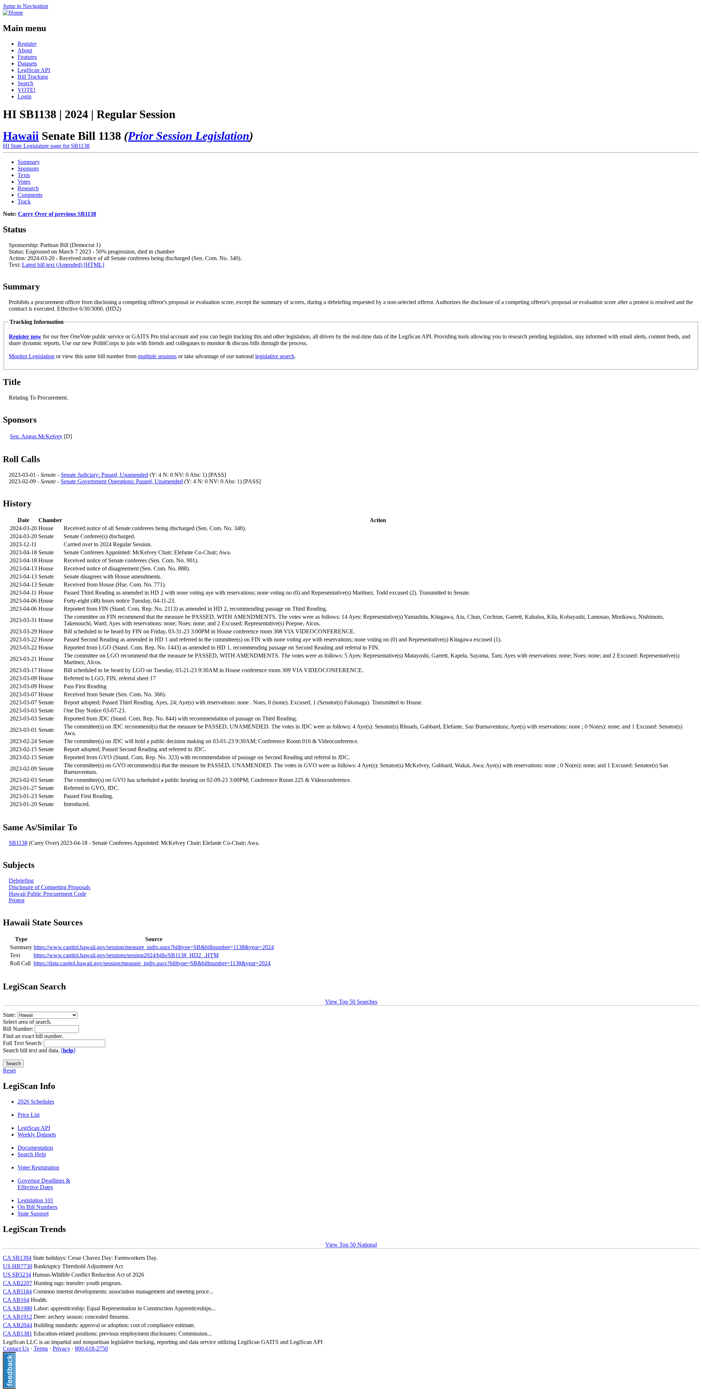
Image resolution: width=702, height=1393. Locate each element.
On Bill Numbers (37, 1207)
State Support (33, 1213)
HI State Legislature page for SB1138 (46, 146)
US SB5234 (17, 1275)
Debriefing (21, 880)
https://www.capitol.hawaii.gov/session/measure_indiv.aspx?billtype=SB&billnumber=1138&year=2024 (154, 947)
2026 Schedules (36, 1101)
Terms (41, 1348)
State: (10, 1015)
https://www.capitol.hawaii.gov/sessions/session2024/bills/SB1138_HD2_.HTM (126, 955)
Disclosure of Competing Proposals (49, 887)
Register (27, 44)
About (25, 50)
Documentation (35, 1148)
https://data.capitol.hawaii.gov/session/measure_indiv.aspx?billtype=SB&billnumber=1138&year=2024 (152, 963)
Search (25, 83)
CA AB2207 (17, 1283)
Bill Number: (19, 1029)
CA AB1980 (17, 1308)
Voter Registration (38, 1167)
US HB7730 (17, 1266)
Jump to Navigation (25, 6)
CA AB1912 (17, 1317)
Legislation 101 (35, 1200)
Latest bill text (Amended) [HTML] (63, 265)
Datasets (27, 63)
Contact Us (16, 1348)
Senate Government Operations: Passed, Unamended (122, 481)
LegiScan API (34, 70)
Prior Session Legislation (188, 135)
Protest (16, 900)
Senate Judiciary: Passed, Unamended (104, 475)
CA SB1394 (17, 1258)
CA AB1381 (17, 1333)
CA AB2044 (17, 1325)
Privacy (61, 1348)
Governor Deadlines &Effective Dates (44, 1183)
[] (68, 1050)
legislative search (274, 356)
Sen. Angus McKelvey (36, 436)
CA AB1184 (17, 1291)
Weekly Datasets (37, 1134)
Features (27, 57)
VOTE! (26, 90)
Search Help (32, 1154)
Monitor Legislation (31, 356)
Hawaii (21, 135)
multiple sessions (157, 356)
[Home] (13, 13)
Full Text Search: (23, 1043)
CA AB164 (16, 1300)
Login (24, 96)
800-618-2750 (91, 1348)
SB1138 (18, 843)
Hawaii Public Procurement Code (47, 894)
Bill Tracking (33, 77)
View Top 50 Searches (351, 1002)
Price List (28, 1115)
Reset (9, 1070)
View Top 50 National (351, 1245)
